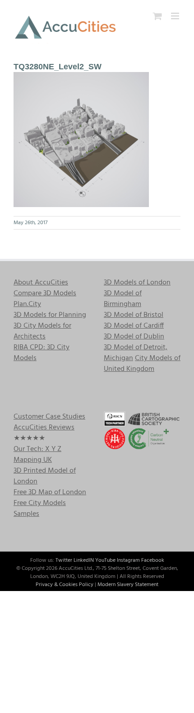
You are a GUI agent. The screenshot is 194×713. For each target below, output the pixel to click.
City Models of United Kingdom (142, 363)
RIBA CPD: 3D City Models (41, 353)
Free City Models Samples (40, 508)
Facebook (152, 560)
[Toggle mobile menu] (175, 16)
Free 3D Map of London (50, 492)
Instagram (128, 560)
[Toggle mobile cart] (157, 16)
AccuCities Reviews (44, 427)
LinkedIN (84, 560)
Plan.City (27, 304)
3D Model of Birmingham (123, 299)
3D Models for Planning (50, 315)
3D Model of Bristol (133, 315)
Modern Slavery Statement (127, 584)
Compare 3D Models (45, 293)
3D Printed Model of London (45, 476)
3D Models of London (137, 283)
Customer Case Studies (49, 417)
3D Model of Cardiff (134, 326)
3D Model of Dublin (134, 337)
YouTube (105, 560)
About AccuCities (41, 283)
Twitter (63, 560)
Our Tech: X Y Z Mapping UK (37, 454)
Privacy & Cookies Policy (64, 584)
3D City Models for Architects (42, 331)
